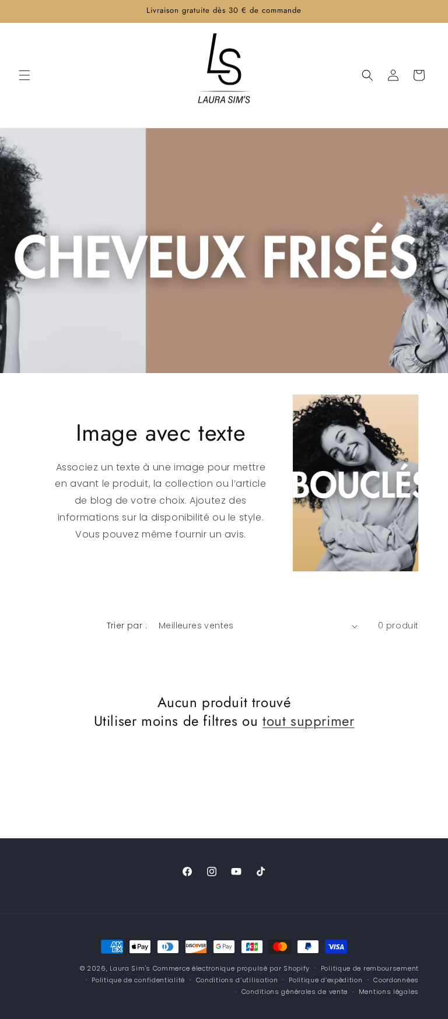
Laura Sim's (130, 968)
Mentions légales (389, 991)
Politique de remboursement (370, 968)
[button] (24, 75)
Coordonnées (396, 980)
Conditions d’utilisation (237, 980)
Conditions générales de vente (295, 991)
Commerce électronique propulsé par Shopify (231, 968)
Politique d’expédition (325, 980)
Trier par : (127, 625)
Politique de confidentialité (138, 980)
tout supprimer (308, 721)
